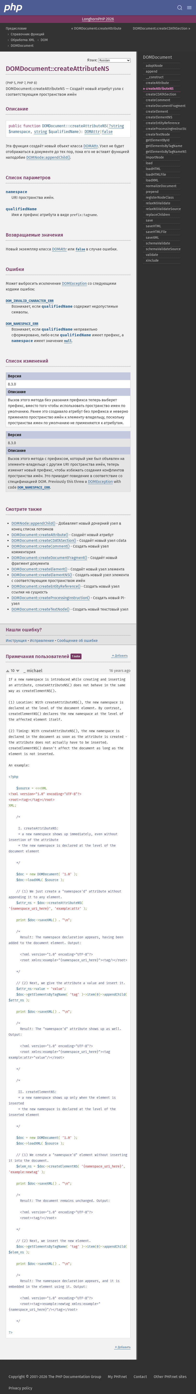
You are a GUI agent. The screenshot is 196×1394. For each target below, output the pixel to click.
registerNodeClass (160, 197)
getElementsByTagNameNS (163, 152)
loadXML (152, 180)
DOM (44, 40)
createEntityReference (163, 123)
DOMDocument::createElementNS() (41, 575)
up (9, 671)
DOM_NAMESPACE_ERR (22, 324)
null (68, 341)
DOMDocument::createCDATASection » (161, 28)
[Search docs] (180, 7)
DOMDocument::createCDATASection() (43, 540)
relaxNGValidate (158, 203)
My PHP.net (117, 1376)
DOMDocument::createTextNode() (40, 609)
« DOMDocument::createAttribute (96, 28)
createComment (158, 100)
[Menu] (189, 7)
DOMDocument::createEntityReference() (45, 586)
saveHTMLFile (156, 232)
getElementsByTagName (163, 146)
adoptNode (154, 66)
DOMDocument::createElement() (39, 569)
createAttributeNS (160, 89)
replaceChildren (158, 215)
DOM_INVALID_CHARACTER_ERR (30, 301)
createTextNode (158, 134)
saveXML (152, 238)
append (151, 71)
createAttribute (157, 83)
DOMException (74, 283)
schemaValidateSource (163, 249)
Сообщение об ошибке (77, 640)
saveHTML (153, 226)
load (149, 163)
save (149, 220)
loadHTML (153, 169)
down (18, 671)
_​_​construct (154, 77)
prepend (152, 192)
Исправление (42, 640)
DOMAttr (92, 131)
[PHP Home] (13, 7)
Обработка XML (23, 40)
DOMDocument (22, 46)
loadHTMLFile (156, 175)
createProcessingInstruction (163, 129)
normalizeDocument (161, 186)
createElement (157, 112)
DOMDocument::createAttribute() (39, 535)
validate (152, 255)
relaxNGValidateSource (163, 209)
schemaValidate (158, 243)
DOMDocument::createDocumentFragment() (49, 557)
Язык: (92, 60)
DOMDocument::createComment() (40, 546)
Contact (140, 1376)
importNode (155, 157)
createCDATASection (161, 94)
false (107, 131)
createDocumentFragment (163, 106)
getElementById (157, 140)
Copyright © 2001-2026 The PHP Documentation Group (55, 1376)
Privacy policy (20, 1388)
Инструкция (16, 640)
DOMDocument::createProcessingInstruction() (50, 598)
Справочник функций (27, 34)
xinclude (152, 261)
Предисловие (16, 28)
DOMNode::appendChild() (48, 157)
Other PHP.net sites (170, 1376)
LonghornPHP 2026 (98, 19)
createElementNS (159, 117)
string (117, 126)
